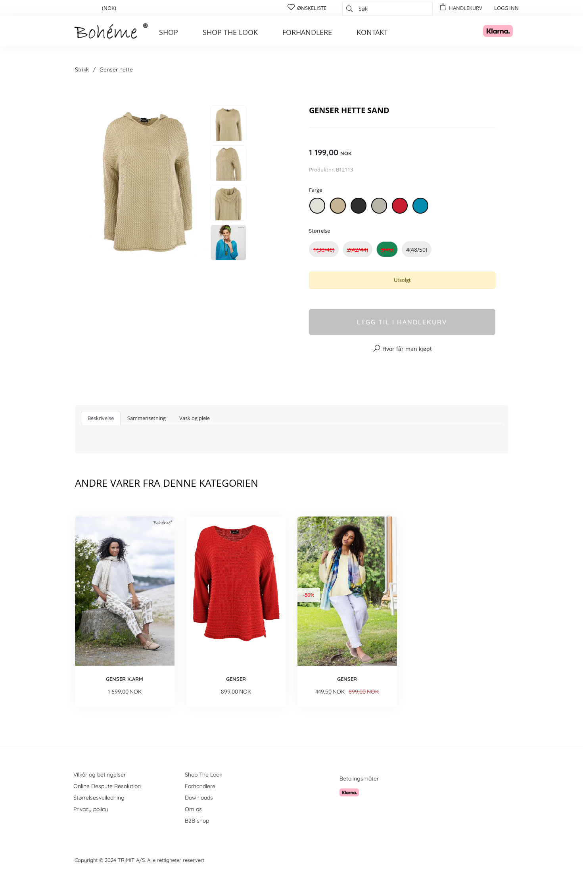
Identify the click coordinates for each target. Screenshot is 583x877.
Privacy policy (90, 809)
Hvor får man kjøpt (407, 349)
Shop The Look (203, 774)
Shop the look (230, 32)
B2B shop (197, 820)
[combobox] (387, 8)
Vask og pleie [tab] (194, 418)
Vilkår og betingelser (99, 774)
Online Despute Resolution (107, 786)
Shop (168, 32)
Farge (315, 189)
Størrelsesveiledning (99, 797)
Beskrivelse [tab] (101, 418)
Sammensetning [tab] (146, 418)
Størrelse (319, 230)
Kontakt (372, 32)
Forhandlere (307, 32)
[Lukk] (439, 90)
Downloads (199, 797)
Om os (193, 809)
